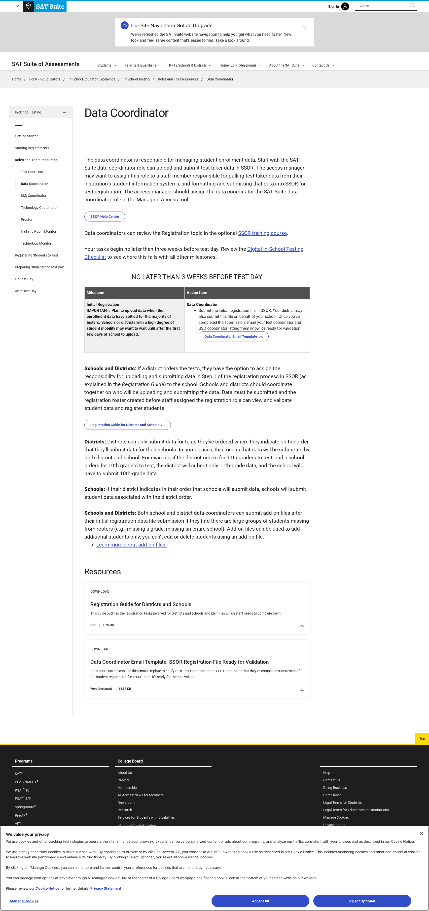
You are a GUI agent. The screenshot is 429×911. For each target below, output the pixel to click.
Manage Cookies (24, 901)
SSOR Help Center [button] (104, 217)
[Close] (421, 833)
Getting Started (26, 136)
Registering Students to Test (36, 255)
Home (16, 79)
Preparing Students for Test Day (39, 267)
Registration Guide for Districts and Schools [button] (124, 425)
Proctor (27, 219)
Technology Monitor (36, 243)
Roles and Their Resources (178, 79)
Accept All (260, 901)
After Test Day (25, 291)
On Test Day (24, 279)
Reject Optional (362, 901)
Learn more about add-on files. (131, 545)
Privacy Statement (105, 888)
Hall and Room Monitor (38, 231)
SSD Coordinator (33, 196)
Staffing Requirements (32, 148)
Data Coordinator (34, 184)
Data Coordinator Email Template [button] (231, 336)
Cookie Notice (47, 888)
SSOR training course (262, 233)
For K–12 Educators (44, 79)
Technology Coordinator (39, 208)
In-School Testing (136, 79)
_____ (18, 124)
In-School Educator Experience (92, 79)
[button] (40, 112)
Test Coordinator (34, 172)
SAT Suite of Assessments (46, 64)
